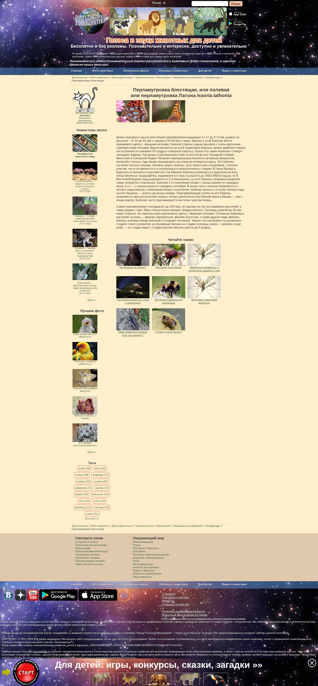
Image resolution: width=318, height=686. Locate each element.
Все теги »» (92, 518)
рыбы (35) (85, 468)
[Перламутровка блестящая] (132, 111)
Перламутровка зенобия (90, 560)
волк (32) (100, 468)
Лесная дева (83, 548)
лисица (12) (102, 507)
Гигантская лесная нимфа (91, 545)
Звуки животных (142, 576)
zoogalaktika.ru (41, 651)
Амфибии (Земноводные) (148, 557)
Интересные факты (136, 70)
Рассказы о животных (173, 70)
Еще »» (92, 299)
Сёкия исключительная (89, 564)
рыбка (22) (102, 487)
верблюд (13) (83, 507)
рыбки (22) (101, 481)
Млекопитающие (143, 541)
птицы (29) (82, 474)
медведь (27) (100, 474)
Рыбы (136, 560)
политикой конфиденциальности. (115, 657)
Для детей (205, 70)
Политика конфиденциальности (183, 611)
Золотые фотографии (146, 567)
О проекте (169, 594)
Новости (167, 601)
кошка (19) (81, 494)
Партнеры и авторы (175, 597)
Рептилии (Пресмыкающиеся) (151, 554)
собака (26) (84, 481)
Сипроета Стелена (86, 541)
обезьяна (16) (100, 494)
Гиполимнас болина (87, 554)
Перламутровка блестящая (91, 551)
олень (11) (92, 513)
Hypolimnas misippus (87, 557)
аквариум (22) (83, 487)
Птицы (137, 545)
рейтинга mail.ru (110, 632)
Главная (76, 70)
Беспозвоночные (143, 564)
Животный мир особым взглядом (184, 614)
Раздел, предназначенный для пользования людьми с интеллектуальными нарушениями (203, 619)
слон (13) (99, 500)
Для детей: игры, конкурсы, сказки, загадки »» (158, 665)
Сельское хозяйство (175, 604)
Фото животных (102, 70)
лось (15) (84, 500)
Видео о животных (234, 70)
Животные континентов (147, 573)
